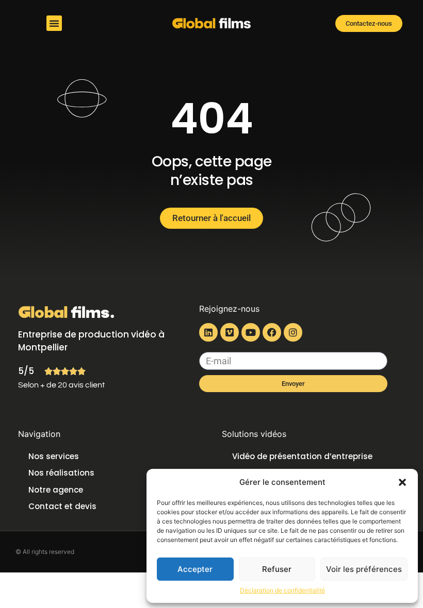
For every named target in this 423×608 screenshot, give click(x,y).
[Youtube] (250, 332)
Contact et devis (62, 506)
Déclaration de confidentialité (282, 590)
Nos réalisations (61, 472)
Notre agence (55, 489)
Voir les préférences (364, 569)
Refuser (276, 569)
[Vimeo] (229, 332)
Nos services (53, 456)
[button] (402, 482)
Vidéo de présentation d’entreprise (302, 456)
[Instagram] (293, 332)
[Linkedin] (208, 332)
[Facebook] (272, 332)
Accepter (195, 569)
